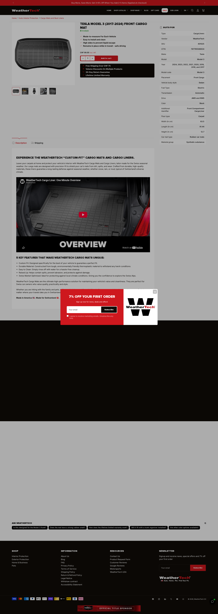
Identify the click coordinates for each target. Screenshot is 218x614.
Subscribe (109, 310)
